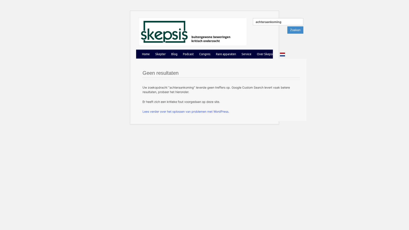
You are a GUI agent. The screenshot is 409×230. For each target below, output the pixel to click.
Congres (204, 54)
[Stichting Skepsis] (192, 31)
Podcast (188, 54)
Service (246, 54)
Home (146, 54)
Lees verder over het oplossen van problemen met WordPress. (186, 111)
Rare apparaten (226, 54)
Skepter (160, 54)
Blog (174, 54)
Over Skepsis (265, 54)
